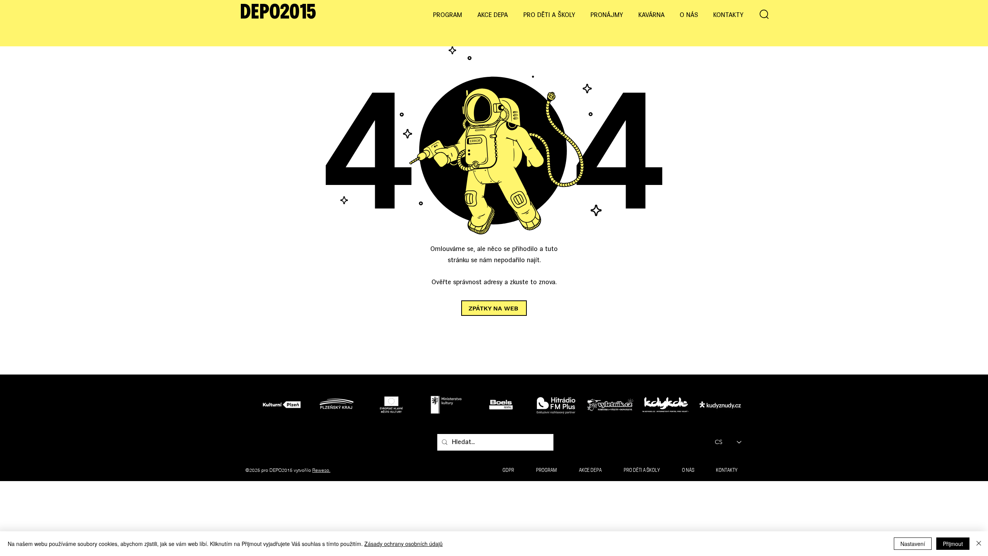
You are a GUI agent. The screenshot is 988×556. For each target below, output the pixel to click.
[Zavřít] (978, 543)
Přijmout (953, 544)
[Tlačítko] (284, 404)
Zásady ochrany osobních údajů (403, 544)
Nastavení (912, 544)
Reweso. (321, 470)
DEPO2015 (278, 13)
